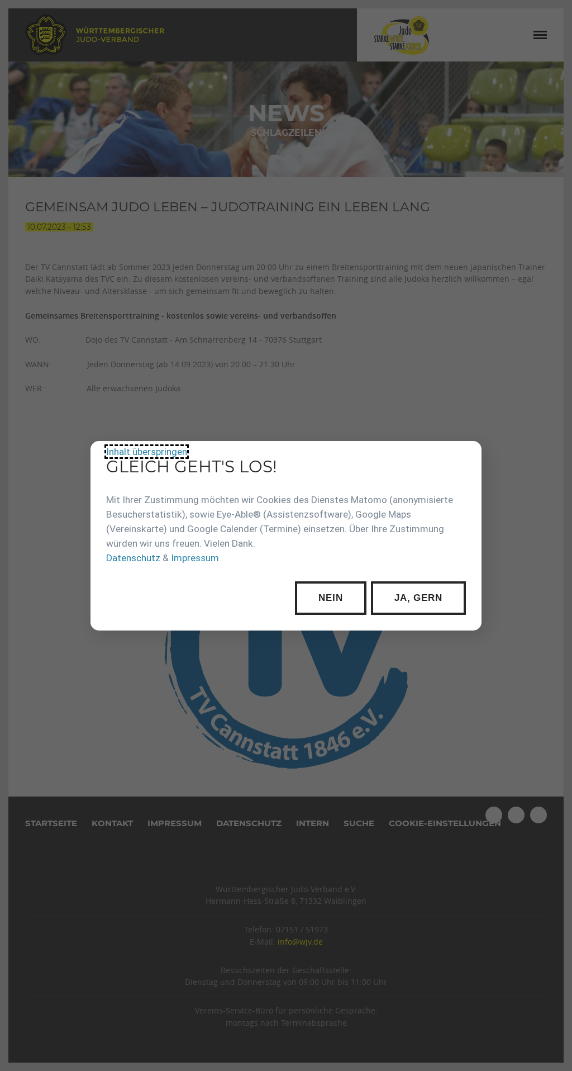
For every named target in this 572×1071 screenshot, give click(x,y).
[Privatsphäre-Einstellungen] (465, 458)
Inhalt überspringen (146, 451)
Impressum (195, 557)
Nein (330, 597)
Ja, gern (418, 597)
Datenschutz (133, 557)
